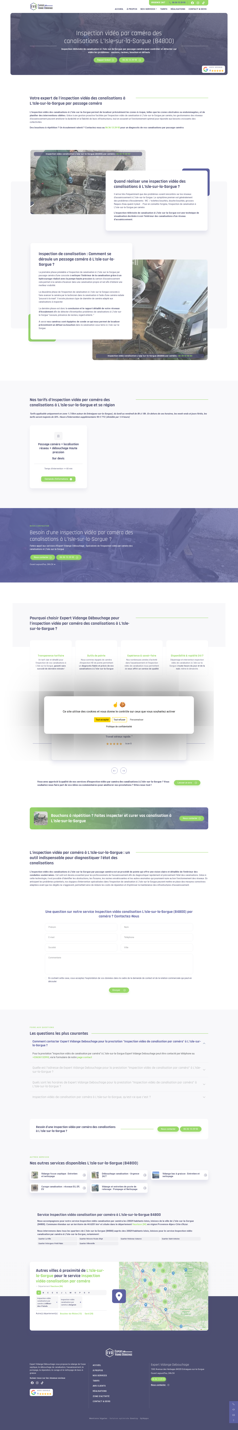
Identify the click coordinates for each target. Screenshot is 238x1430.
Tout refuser (119, 719)
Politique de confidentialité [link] (119, 726)
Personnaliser (136, 719)
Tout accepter (102, 719)
